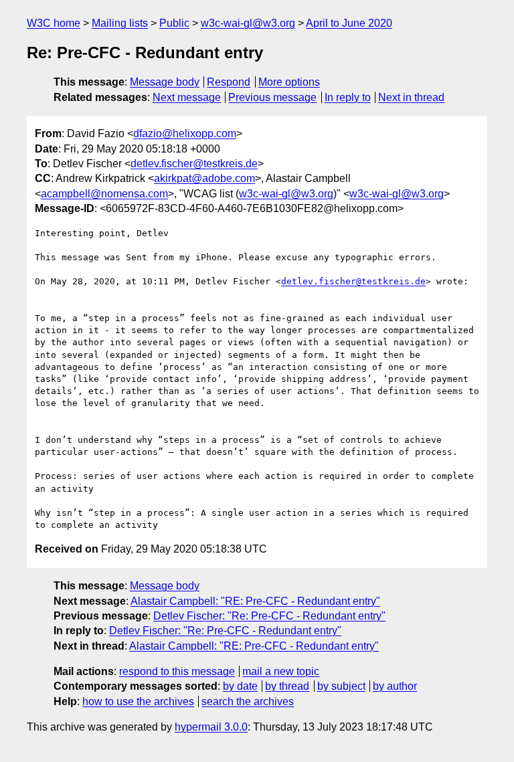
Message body (164, 82)
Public (174, 23)
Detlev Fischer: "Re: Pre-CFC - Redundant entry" (269, 616)
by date (240, 686)
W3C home (53, 23)
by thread (287, 686)
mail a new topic (280, 671)
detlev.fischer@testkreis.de (194, 163)
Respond (228, 82)
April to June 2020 (349, 23)
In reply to (348, 97)
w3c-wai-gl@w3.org (248, 23)
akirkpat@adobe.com (204, 178)
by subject (341, 686)
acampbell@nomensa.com (104, 193)
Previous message (272, 97)
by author (395, 686)
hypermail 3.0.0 (211, 727)
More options (289, 82)
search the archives (247, 701)
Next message (187, 97)
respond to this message (177, 671)
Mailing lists (120, 23)
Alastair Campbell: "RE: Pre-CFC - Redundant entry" (255, 601)
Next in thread (411, 97)
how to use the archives (138, 701)
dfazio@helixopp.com (184, 133)
